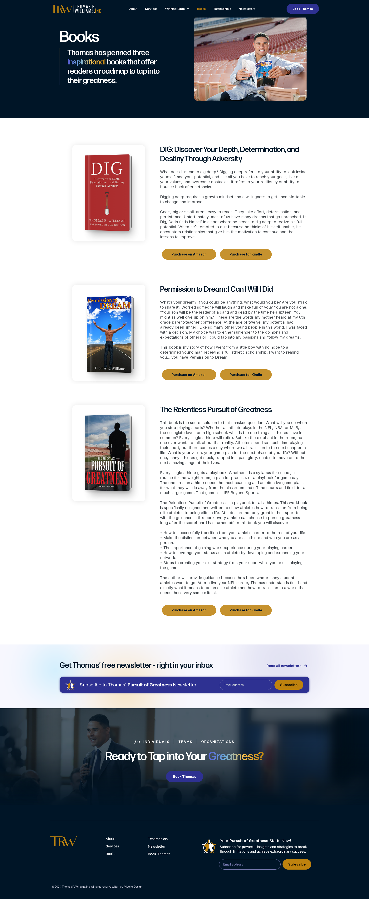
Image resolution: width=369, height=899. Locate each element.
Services (151, 9)
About (133, 9)
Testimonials (222, 9)
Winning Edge (175, 9)
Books (201, 9)
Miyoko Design (133, 886)
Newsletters (247, 9)
